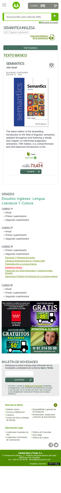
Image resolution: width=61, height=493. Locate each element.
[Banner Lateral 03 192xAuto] (44, 340)
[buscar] (55, 16)
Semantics (15, 63)
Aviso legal (37, 435)
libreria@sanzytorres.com (39, 459)
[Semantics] (31, 102)
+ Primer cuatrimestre (15, 216)
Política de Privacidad (34, 386)
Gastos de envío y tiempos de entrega (17, 418)
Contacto (10, 415)
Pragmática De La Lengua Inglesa (21, 264)
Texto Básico (30, 48)
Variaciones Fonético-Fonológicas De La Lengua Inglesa (31, 276)
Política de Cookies (41, 437)
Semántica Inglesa (13, 267)
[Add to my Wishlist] (51, 65)
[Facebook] (50, 445)
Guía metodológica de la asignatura (39, 37)
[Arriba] (55, 405)
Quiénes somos (12, 409)
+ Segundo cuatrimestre (16, 220)
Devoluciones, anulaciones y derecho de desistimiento (44, 415)
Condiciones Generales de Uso (17, 433)
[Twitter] (56, 445)
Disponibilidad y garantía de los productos (44, 410)
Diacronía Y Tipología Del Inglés (20, 257)
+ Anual (7, 212)
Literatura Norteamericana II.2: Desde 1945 (25, 261)
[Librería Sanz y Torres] (16, 5)
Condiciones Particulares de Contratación (16, 438)
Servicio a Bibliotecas (15, 412)
